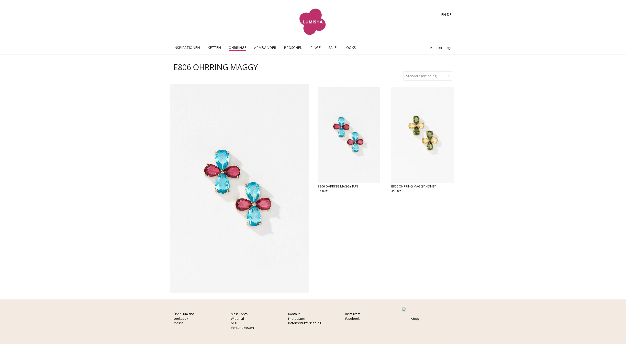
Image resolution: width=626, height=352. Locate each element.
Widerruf (237, 318)
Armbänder (265, 47)
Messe (179, 323)
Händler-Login (440, 47)
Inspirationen (186, 47)
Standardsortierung (421, 76)
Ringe (315, 47)
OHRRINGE (237, 47)
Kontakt (294, 314)
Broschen (293, 47)
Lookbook (181, 318)
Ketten (214, 47)
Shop (415, 319)
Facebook (352, 318)
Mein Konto (239, 314)
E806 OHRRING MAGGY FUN (338, 186)
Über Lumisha (184, 314)
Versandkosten (242, 327)
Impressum (296, 318)
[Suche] (421, 47)
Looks (350, 47)
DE (449, 14)
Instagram (352, 314)
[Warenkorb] (416, 47)
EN (443, 14)
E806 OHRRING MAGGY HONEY (413, 186)
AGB (234, 323)
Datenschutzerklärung (304, 323)
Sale (332, 47)
